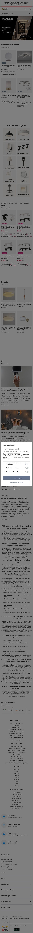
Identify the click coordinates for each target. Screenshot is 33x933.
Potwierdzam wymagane (16, 482)
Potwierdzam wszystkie (16, 477)
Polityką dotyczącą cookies (14, 452)
